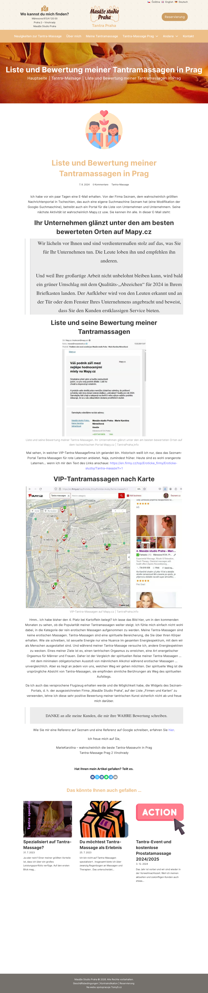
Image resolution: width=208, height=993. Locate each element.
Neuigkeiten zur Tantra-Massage (38, 36)
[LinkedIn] (101, 777)
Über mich (73, 36)
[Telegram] (111, 777)
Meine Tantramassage (102, 36)
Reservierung (175, 17)
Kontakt (188, 36)
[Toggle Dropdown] (156, 36)
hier (171, 730)
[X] (97, 777)
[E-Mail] (115, 777)
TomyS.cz (116, 987)
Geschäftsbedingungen (85, 983)
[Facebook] (92, 777)
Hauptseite (37, 78)
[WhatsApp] (106, 777)
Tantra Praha (104, 25)
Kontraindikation (109, 983)
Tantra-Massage (66, 78)
